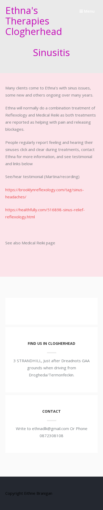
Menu (89, 11)
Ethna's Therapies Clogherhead (33, 21)
